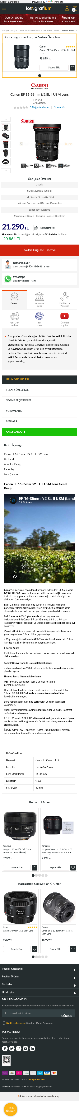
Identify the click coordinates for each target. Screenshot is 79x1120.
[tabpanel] (39, 57)
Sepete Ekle (54, 68)
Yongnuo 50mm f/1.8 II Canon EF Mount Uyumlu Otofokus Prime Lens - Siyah (57, 851)
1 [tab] (39, 75)
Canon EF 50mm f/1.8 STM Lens (18, 931)
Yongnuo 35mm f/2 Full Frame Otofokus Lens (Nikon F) (17, 851)
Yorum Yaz (60, 107)
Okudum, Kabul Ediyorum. (29, 1023)
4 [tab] (42, 875)
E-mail (47, 267)
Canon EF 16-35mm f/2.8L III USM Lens (57, 51)
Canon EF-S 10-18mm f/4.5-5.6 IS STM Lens (57, 932)
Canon (43, 47)
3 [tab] (39, 875)
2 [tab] (36, 875)
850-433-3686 (34, 267)
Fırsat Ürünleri (10, 1109)
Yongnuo (7, 846)
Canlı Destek (19, 267)
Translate (58, 2)
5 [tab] (46, 875)
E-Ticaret (28, 1096)
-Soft (21, 1096)
